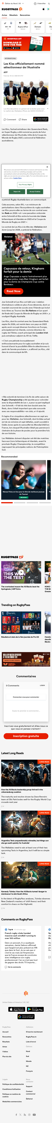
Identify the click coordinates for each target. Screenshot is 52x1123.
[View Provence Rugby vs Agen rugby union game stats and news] (8, 26)
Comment (11, 119)
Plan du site (6, 1056)
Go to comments (13, 967)
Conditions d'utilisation (11, 1089)
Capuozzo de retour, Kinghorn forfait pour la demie (24, 270)
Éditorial (29, 1099)
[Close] (47, 167)
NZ (27, 1066)
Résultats (13, 15)
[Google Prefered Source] (39, 119)
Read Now (13, 291)
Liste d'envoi (31, 1041)
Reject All (17, 192)
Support (29, 1086)
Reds (7, 213)
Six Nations (31, 310)
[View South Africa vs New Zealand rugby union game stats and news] (38, 26)
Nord (28, 1051)
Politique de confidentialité (13, 1084)
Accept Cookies (35, 192)
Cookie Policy (17, 178)
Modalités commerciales (12, 1101)
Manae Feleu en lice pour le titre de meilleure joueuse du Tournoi (24, 493)
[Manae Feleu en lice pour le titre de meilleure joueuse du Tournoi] (23, 474)
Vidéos (5, 1051)
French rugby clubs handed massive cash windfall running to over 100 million (20, 936)
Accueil (5, 1032)
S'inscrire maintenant (34, 1032)
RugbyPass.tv (31, 1037)
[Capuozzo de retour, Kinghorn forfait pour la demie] (26, 249)
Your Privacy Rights (25, 185)
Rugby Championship (12, 399)
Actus (4, 15)
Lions (43, 216)
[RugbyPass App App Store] (16, 1009)
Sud (27, 1056)
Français (29, 1071)
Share (24, 119)
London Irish (42, 332)
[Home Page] (12, 9)
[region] (26, 181)
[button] (26, 783)
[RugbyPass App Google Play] (35, 1009)
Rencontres (25, 15)
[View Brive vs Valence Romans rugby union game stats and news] (23, 26)
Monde (29, 1061)
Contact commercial (30, 1092)
